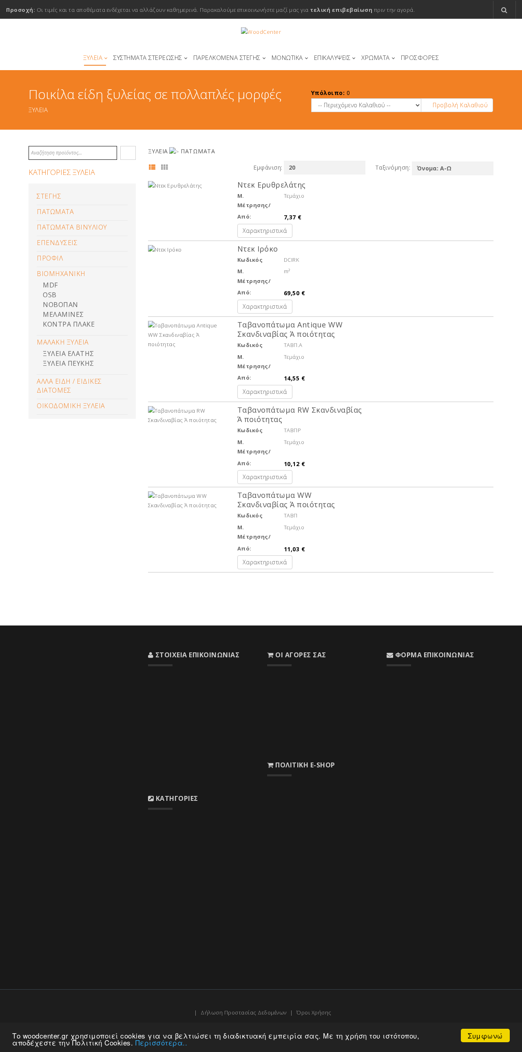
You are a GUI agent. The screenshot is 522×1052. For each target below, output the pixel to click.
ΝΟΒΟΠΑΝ (60, 304)
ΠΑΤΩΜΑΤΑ (55, 211)
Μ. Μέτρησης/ (254, 200)
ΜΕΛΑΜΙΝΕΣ (63, 314)
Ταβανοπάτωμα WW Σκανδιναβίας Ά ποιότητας (286, 499)
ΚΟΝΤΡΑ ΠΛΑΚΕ (69, 324)
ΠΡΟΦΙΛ (50, 258)
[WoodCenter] (261, 31)
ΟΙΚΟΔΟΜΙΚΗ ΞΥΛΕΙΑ (71, 405)
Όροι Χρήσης (314, 1012)
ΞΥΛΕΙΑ (158, 151)
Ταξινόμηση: (393, 167)
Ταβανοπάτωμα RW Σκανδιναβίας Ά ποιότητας (299, 414)
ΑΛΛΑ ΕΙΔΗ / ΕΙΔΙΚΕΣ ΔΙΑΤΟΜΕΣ (69, 386)
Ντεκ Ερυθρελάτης (271, 185)
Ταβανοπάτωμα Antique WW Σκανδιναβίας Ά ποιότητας (290, 329)
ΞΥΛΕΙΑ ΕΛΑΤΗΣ (68, 353)
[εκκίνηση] (128, 153)
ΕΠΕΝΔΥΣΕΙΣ (57, 242)
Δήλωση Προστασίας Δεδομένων (244, 1012)
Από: (244, 216)
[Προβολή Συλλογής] (166, 169)
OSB (50, 294)
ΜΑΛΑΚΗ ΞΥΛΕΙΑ (63, 342)
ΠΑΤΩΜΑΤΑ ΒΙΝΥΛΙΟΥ (72, 227)
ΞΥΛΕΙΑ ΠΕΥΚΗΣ (68, 363)
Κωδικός (250, 259)
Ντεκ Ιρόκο (257, 249)
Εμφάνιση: (268, 167)
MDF (50, 285)
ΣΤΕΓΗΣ (49, 196)
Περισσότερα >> (50, 820)
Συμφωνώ (485, 1035)
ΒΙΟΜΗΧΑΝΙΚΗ (61, 273)
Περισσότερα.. (161, 1042)
